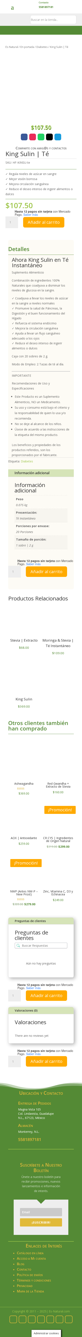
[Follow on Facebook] (24, 137)
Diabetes (42, 47)
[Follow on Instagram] (32, 137)
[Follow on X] (49, 137)
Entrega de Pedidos (34, 1103)
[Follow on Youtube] (69, 1319)
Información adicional (32, 473)
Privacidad (25, 1285)
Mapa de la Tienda (30, 1291)
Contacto (44, 2)
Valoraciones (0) (26, 1010)
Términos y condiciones (34, 1280)
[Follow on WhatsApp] (41, 137)
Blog (20, 1263)
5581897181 (29, 1139)
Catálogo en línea (30, 1252)
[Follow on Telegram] (57, 137)
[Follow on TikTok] (59, 1319)
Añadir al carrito (44, 222)
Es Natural (11, 47)
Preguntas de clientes (30, 921)
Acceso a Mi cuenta (31, 1258)
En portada (27, 47)
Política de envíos (30, 1274)
